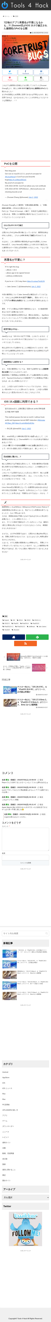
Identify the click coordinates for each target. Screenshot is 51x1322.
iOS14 (21, 620)
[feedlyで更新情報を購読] (37, 637)
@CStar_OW (10, 423)
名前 (3, 853)
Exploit (6, 620)
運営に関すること (9, 1170)
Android (5, 1072)
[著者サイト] (13, 637)
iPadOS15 (35, 623)
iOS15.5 (7, 623)
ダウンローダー (8, 1126)
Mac (4, 1094)
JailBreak (32, 626)
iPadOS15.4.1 (8, 626)
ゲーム (4, 1121)
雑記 (4, 1175)
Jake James (42, 626)
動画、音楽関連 (8, 1153)
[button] (47, 933)
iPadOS (15, 623)
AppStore (5, 1077)
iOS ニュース (7, 1088)
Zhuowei (16, 630)
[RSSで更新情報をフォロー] (25, 643)
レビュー (5, 1137)
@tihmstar (41, 420)
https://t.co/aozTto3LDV (36, 281)
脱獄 (6, 616)
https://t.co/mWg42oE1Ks (24, 423)
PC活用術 (6, 1105)
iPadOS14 (25, 623)
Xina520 (7, 630)
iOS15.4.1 (37, 620)
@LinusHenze (10, 177)
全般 (4, 1148)
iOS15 (28, 620)
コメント (6, 826)
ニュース (5, 1132)
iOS (14, 620)
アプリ (4, 1115)
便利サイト (6, 1143)
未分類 (4, 1159)
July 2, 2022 (33, 197)
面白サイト (6, 1180)
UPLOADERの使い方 (10, 1110)
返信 (41, 780)
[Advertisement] (25, 130)
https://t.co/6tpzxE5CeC (17, 180)
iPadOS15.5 (21, 626)
